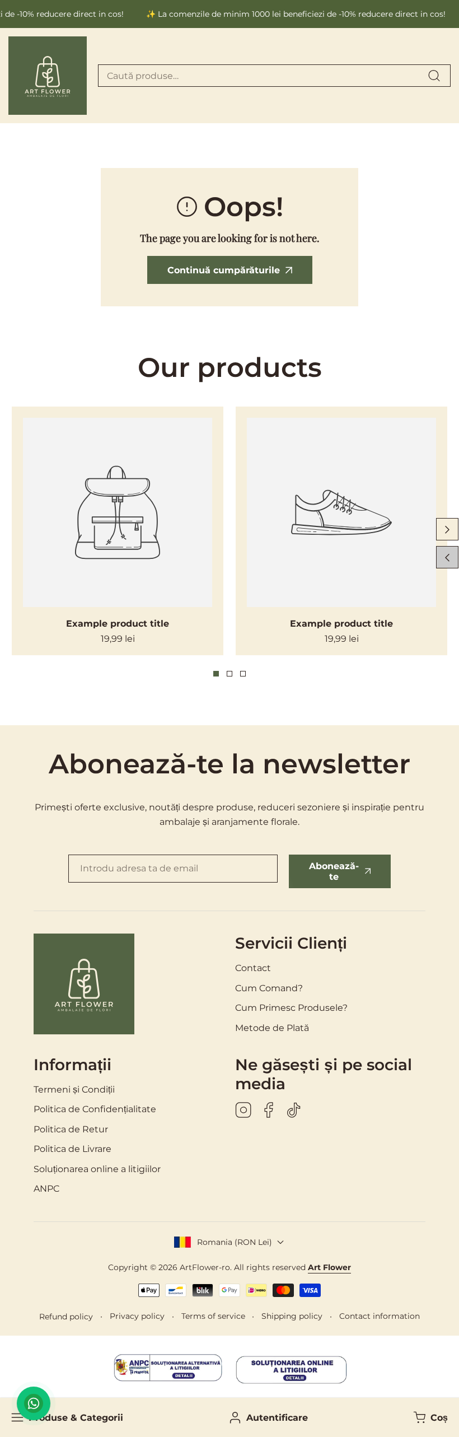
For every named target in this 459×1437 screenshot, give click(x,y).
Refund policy (66, 1317)
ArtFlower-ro (205, 1267)
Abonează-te (334, 871)
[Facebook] (268, 1111)
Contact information (379, 1316)
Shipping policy (291, 1316)
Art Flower (329, 1267)
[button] (429, 1417)
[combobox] (274, 75)
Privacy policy (137, 1316)
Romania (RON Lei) (234, 1242)
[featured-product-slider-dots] (216, 673)
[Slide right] (447, 529)
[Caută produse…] (434, 75)
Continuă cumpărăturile (223, 270)
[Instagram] (243, 1111)
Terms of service (213, 1316)
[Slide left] (447, 557)
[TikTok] (293, 1111)
